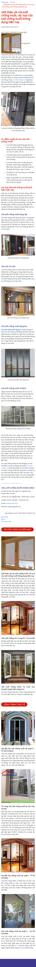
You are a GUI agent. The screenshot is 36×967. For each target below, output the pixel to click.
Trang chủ (4, 2)
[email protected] (12, 503)
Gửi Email (4, 517)
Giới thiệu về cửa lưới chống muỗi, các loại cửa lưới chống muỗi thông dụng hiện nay (18, 574)
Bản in (3, 519)
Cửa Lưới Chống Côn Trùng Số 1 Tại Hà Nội (18, 638)
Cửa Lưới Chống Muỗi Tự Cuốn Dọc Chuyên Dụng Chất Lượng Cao (18, 688)
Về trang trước (6, 521)
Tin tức (12, 2)
